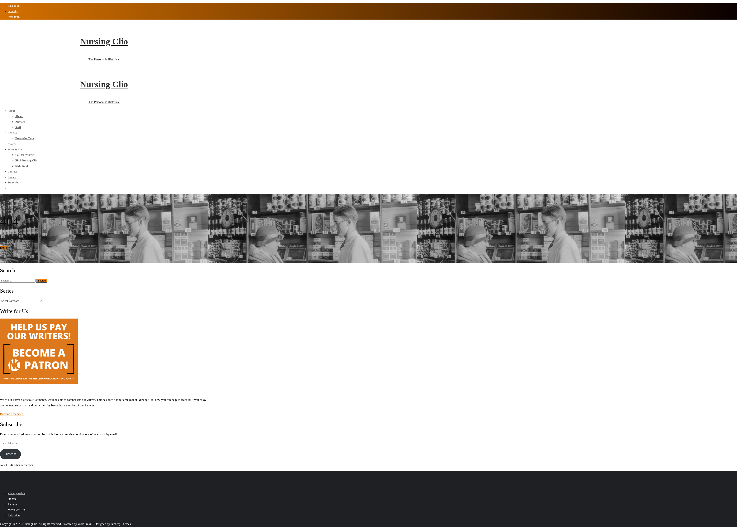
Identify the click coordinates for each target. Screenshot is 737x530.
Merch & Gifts (16, 509)
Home (3, 247)
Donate (12, 498)
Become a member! (12, 414)
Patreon (12, 504)
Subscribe (10, 454)
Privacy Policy (16, 493)
